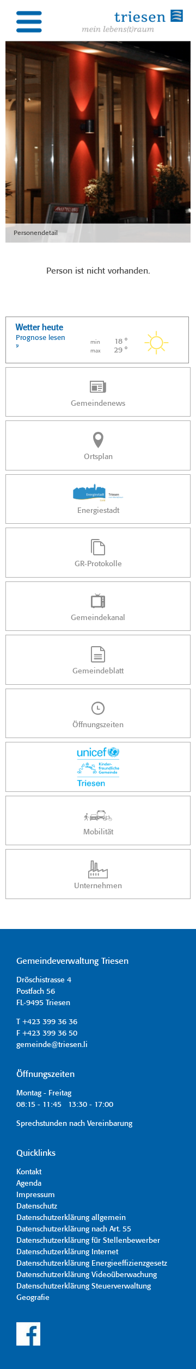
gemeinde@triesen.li (52, 1045)
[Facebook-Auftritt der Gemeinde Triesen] (28, 1344)
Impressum (35, 1195)
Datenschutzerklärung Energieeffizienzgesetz (91, 1263)
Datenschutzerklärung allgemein (71, 1218)
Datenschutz (36, 1206)
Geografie (33, 1298)
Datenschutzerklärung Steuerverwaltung (83, 1286)
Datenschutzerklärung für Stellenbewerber (88, 1240)
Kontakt (28, 1172)
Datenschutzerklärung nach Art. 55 (73, 1229)
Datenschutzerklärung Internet (67, 1252)
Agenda (28, 1183)
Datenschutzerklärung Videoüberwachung (86, 1275)
